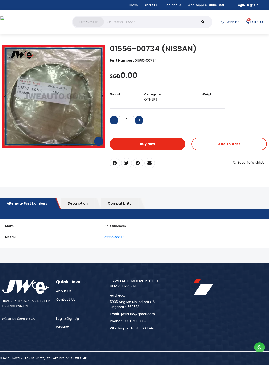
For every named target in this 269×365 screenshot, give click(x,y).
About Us (151, 5)
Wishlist (62, 327)
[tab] (30, 203)
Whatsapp (206, 5)
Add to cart (229, 144)
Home (133, 5)
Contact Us (172, 5)
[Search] (203, 22)
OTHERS (150, 99)
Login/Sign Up (67, 318)
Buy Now (147, 144)
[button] (88, 22)
